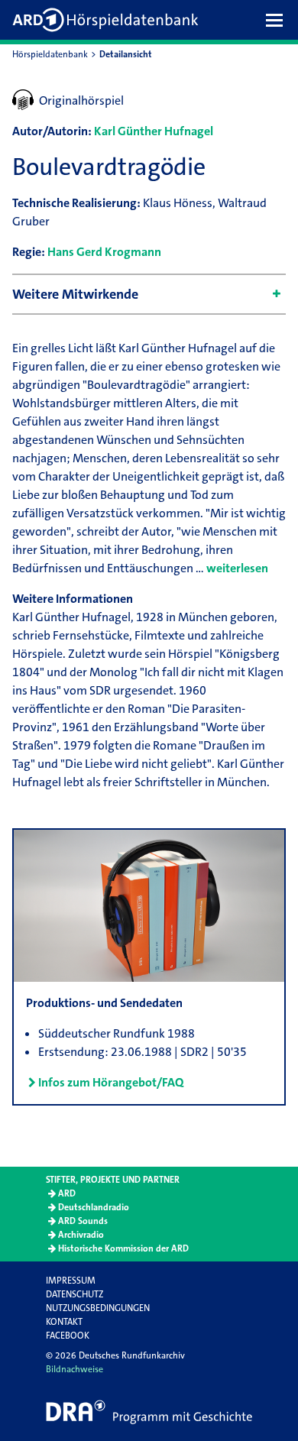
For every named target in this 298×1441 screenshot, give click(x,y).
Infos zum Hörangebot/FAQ (110, 1082)
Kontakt (64, 1322)
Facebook (67, 1335)
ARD (67, 1193)
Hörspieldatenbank (50, 54)
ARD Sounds (83, 1221)
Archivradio (81, 1235)
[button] (278, 20)
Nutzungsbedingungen (98, 1308)
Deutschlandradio (93, 1207)
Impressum (71, 1280)
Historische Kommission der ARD (123, 1248)
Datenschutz (74, 1294)
